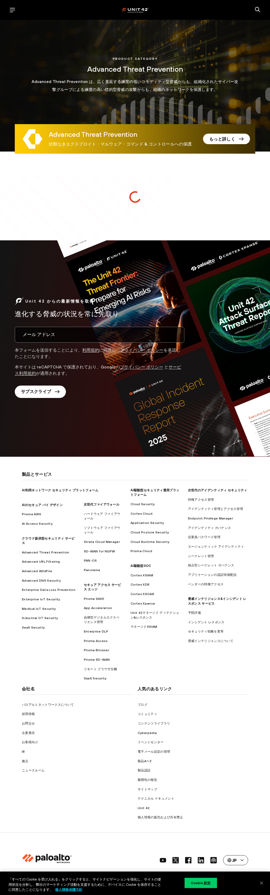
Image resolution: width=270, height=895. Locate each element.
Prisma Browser (96, 650)
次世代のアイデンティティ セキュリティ (217, 490)
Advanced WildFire (37, 571)
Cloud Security (143, 504)
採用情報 (28, 714)
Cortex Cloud (141, 513)
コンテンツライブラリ (154, 723)
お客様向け (30, 742)
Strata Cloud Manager (102, 542)
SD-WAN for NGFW (99, 551)
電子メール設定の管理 (154, 751)
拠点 (25, 761)
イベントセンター (151, 742)
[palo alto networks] (135, 10)
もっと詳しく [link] (222, 139)
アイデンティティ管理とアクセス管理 (215, 509)
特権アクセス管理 (201, 500)
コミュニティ (147, 714)
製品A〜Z (145, 761)
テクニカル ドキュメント (156, 798)
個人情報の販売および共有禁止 (160, 817)
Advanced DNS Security (41, 580)
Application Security (147, 523)
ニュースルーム (33, 770)
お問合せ (28, 723)
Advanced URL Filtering (41, 561)
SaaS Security (33, 627)
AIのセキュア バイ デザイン (42, 505)
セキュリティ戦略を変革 (206, 631)
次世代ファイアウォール (102, 504)
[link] (93, 135)
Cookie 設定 (201, 883)
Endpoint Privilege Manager (210, 518)
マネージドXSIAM (144, 627)
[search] (257, 10)
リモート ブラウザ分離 (100, 669)
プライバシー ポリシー (141, 350)
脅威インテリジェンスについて (210, 641)
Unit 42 (144, 808)
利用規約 (90, 350)
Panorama (92, 570)
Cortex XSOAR (142, 594)
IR (23, 751)
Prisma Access (96, 641)
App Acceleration (98, 608)
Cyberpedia (147, 733)
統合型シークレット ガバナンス (211, 565)
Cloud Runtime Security (150, 542)
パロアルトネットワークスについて (48, 705)
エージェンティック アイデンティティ (216, 546)
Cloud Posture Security (150, 532)
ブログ (142, 705)
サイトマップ (147, 789)
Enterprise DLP (96, 631)
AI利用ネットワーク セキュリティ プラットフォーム (60, 490)
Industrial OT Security (40, 618)
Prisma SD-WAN (97, 659)
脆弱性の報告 (147, 780)
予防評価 (194, 613)
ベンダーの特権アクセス (206, 584)
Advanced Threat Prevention (45, 552)
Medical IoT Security (39, 609)
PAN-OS (90, 560)
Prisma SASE (94, 599)
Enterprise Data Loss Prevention (48, 590)
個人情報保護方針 (69, 890)
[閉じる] (261, 883)
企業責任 (28, 733)
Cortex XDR (140, 584)
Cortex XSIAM (142, 575)
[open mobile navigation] (12, 10)
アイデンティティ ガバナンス (209, 528)
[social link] (163, 860)
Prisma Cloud (141, 551)
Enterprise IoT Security (41, 599)
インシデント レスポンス (206, 622)
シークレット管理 (201, 556)
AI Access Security (37, 524)
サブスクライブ (36, 391)
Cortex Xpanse (143, 603)
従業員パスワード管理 (204, 537)
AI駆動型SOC (141, 566)
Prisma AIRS (31, 514)
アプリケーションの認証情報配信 (212, 575)
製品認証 (144, 770)
